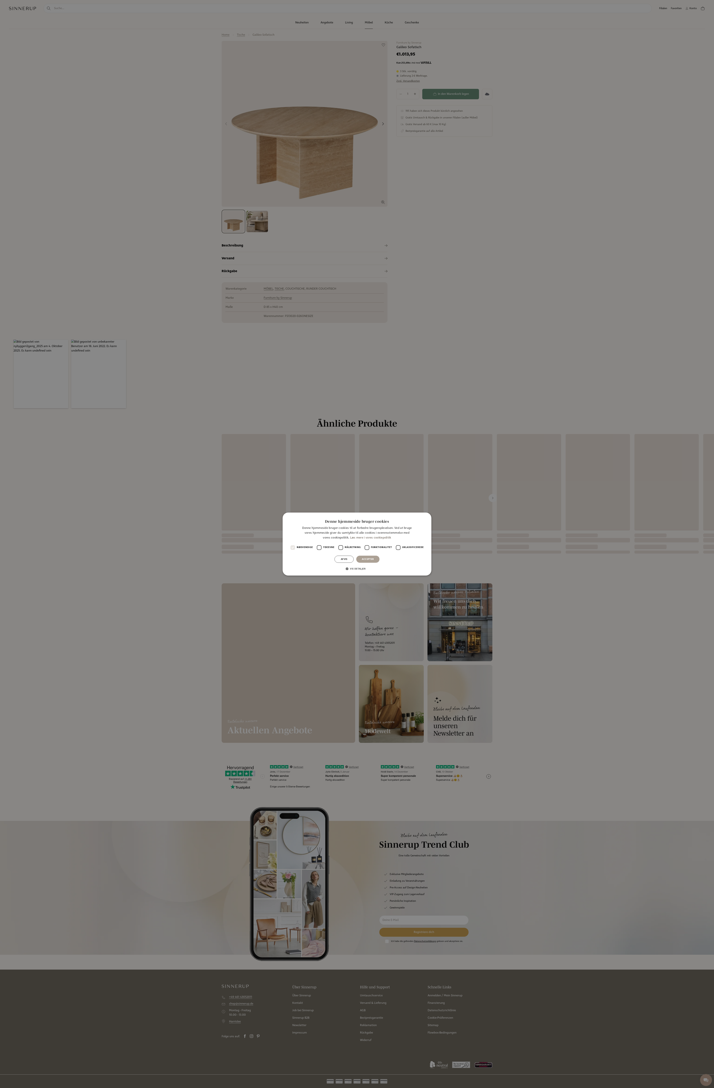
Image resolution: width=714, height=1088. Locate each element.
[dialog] (357, 544)
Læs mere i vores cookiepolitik (370, 538)
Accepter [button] (368, 559)
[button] (357, 568)
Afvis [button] (344, 559)
